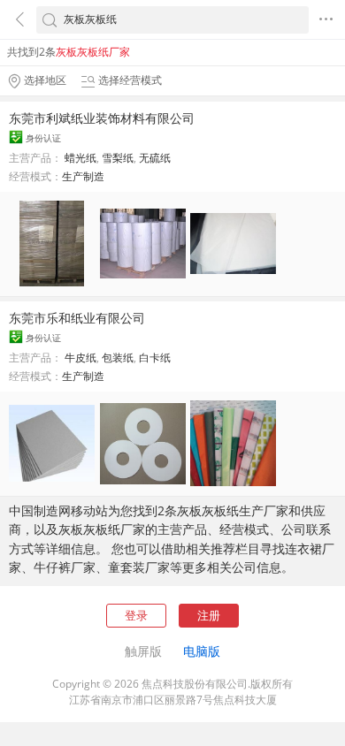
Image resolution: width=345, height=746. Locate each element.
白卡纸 (155, 357)
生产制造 (83, 176)
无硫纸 (155, 157)
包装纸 (118, 357)
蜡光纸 (80, 157)
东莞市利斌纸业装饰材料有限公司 (102, 118)
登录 (136, 615)
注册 (208, 615)
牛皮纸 (80, 357)
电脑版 (201, 651)
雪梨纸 (118, 157)
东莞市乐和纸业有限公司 (77, 317)
